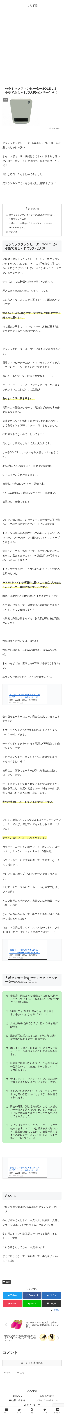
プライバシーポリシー (47, 1400)
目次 (27, 208)
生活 (8, 1282)
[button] (51, 1303)
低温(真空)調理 (46, 1396)
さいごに (13, 232)
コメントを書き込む (32, 1363)
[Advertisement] (32, 49)
